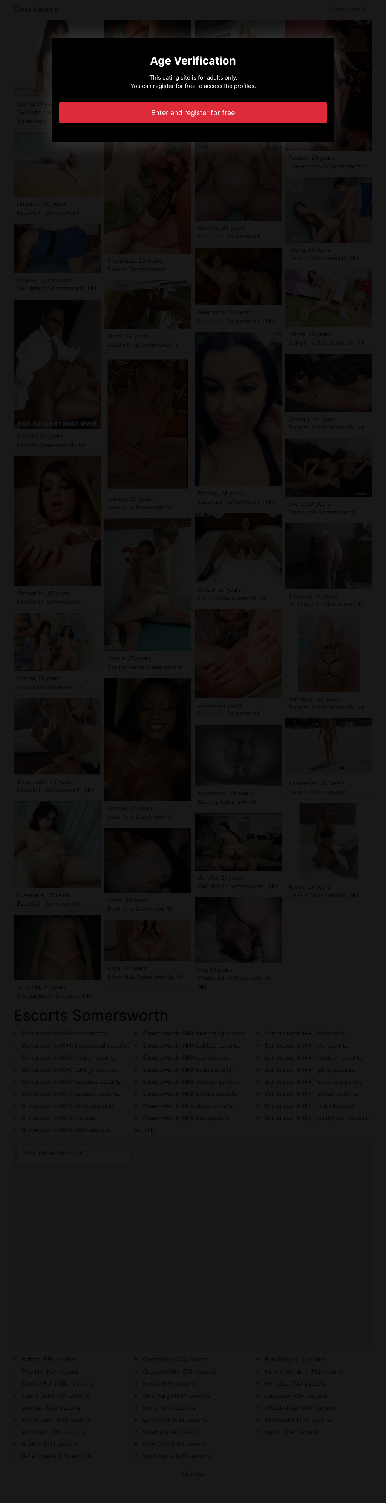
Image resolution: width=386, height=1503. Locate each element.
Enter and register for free (193, 113)
